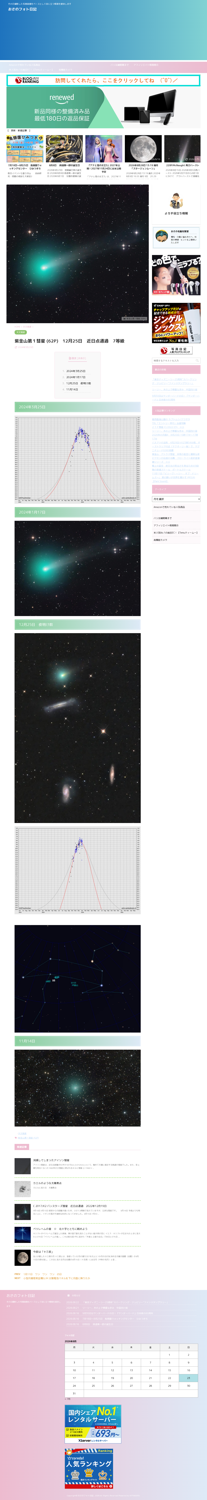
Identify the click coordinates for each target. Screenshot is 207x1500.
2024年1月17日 (74, 377)
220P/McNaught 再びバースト (103, 165)
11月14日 (71, 389)
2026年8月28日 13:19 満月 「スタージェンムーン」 (66, 167)
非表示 (81, 358)
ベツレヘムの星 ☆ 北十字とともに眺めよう (60, 1229)
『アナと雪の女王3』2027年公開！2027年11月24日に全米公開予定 (25, 168)
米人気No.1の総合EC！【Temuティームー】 (31, 69)
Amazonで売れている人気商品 (24, 64)
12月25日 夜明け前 (77, 383)
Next (198, 159)
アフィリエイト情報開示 (146, 64)
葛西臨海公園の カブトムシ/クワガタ (171, 419)
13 (131, 1370)
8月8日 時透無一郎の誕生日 (97, 1324)
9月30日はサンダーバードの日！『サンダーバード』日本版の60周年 (175, 397)
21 (150, 1378)
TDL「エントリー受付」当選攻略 (169, 423)
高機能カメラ (65, 69)
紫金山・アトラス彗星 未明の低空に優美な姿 (176, 454)
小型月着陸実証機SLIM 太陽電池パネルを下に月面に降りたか (56, 1278)
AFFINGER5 (135, 1495)
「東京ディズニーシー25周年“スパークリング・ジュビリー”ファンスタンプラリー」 (174, 381)
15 (169, 1370)
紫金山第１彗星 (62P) (28, 1137)
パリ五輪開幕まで (87, 64)
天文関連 (22, 1133)
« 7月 (67, 1398)
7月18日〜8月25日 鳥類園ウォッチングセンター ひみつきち (115, 1318)
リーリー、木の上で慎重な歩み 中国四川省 (174, 389)
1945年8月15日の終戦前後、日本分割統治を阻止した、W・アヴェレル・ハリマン (143, 168)
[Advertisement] (103, 37)
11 (93, 1370)
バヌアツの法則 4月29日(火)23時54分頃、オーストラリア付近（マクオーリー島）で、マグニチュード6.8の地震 (176, 446)
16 (188, 1370)
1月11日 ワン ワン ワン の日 (42, 1274)
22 (169, 1378)
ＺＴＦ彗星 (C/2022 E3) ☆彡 (168, 427)
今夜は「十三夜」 (43, 1252)
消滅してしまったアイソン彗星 (51, 1160)
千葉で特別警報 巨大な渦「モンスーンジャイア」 (183, 167)
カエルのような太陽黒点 (47, 1183)
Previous (9, 159)
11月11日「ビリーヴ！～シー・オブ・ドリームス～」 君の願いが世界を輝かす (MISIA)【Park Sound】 (175, 477)
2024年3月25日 (74, 371)
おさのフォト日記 (22, 9)
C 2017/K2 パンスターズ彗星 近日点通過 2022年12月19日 (70, 1206)
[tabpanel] (24, 159)
